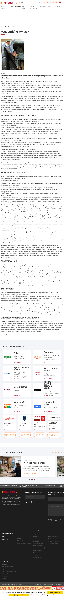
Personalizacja (35, 595)
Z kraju (34, 534)
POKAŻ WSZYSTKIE (55, 452)
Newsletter (4, 564)
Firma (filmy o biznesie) (39, 548)
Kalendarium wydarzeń (7, 566)
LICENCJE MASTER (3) (52, 435)
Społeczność (43, 6)
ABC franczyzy (24, 7)
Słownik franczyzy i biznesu (55, 546)
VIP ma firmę (36, 555)
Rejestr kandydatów (33, 7)
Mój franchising (37, 550)
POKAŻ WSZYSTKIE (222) (9, 435)
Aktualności (18, 6)
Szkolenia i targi (21, 541)
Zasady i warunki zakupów (24, 543)
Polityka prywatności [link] (48, 595)
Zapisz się (27, 502)
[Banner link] (32, 18)
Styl (14, 27)
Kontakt (4, 578)
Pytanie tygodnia (37, 539)
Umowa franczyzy (53, 541)
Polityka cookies (6, 584)
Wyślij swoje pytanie (54, 520)
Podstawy (51, 534)
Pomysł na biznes (37, 557)
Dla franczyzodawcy (53, 539)
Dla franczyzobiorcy (53, 536)
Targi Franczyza (6, 569)
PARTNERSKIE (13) (39, 435)
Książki (19, 538)
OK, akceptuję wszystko (55, 592)
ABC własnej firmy (53, 543)
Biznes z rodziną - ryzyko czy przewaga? (17, 485)
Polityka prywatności (17, 584)
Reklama (50, 6)
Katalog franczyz (3, 7)
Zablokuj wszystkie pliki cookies (19, 595)
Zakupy (11, 6)
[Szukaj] (40, 2)
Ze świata (35, 536)
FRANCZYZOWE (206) (25, 435)
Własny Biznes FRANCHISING (9, 571)
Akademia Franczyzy (7, 574)
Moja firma (8, 27)
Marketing (4, 576)
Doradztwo (57, 6)
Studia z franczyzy (40, 485)
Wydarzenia (36, 541)
